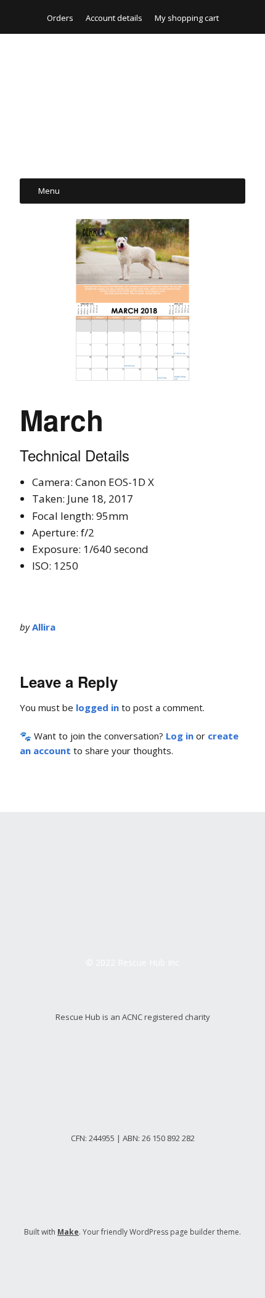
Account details (114, 17)
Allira (43, 627)
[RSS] (133, 1261)
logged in (97, 707)
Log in (180, 736)
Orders (60, 17)
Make (68, 1232)
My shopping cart (187, 17)
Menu (49, 190)
